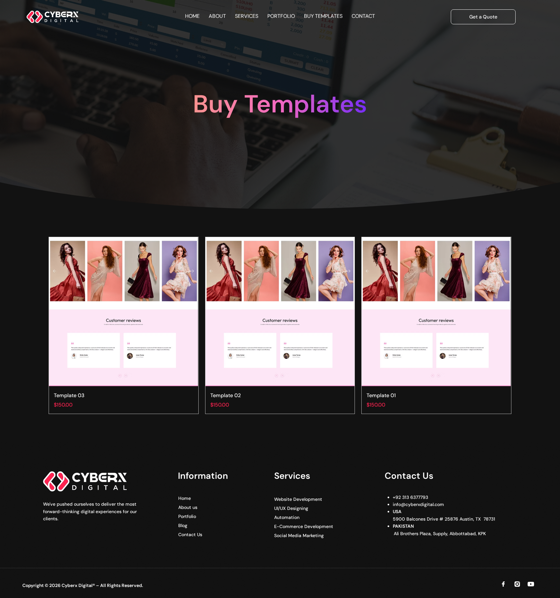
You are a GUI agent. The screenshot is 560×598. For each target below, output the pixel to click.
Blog (182, 525)
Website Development (298, 499)
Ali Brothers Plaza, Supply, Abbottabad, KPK (439, 533)
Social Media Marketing (299, 535)
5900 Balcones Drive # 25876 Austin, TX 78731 (443, 519)
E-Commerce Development (303, 526)
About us (187, 507)
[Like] (503, 584)
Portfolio (187, 516)
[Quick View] (123, 311)
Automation (286, 517)
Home (184, 498)
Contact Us (190, 534)
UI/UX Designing (291, 508)
